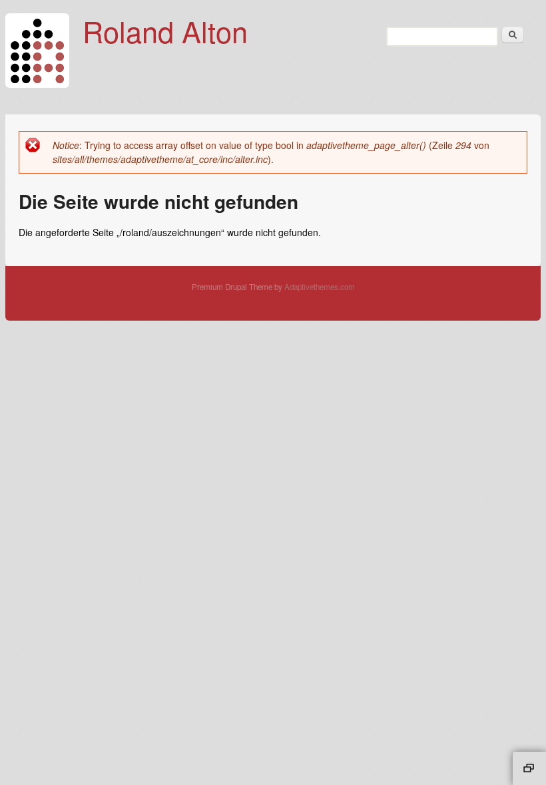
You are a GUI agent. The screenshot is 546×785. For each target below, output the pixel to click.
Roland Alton (165, 30)
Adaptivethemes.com (319, 286)
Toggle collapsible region (529, 768)
